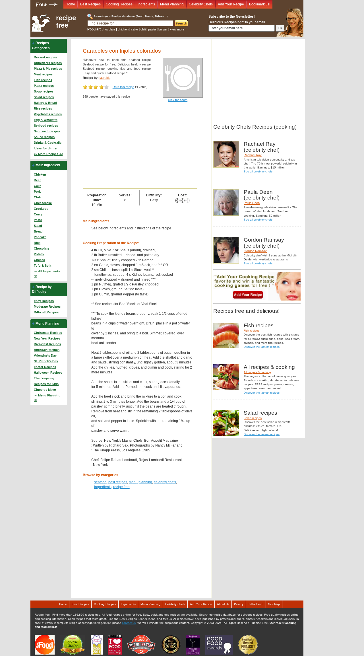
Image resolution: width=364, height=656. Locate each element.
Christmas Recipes (48, 332)
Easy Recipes (44, 301)
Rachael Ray (253, 155)
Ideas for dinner (45, 148)
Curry (38, 214)
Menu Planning (172, 4)
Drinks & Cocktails (47, 142)
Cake (37, 186)
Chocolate (41, 248)
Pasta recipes (44, 85)
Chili (37, 197)
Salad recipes (44, 97)
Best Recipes (90, 4)
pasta (152, 29)
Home (70, 4)
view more (177, 29)
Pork (37, 191)
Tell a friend (255, 604)
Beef (37, 180)
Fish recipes (43, 80)
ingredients (102, 487)
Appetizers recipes (48, 63)
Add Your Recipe (231, 4)
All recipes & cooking (257, 372)
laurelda (105, 77)
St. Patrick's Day (46, 361)
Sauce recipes (44, 137)
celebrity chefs (165, 482)
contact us (129, 622)
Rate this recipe (123, 87)
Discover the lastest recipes (262, 346)
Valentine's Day (45, 355)
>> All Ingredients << (47, 273)
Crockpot (41, 208)
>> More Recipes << (48, 154)
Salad (38, 225)
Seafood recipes (46, 125)
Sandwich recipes (47, 131)
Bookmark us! (259, 4)
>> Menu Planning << (47, 398)
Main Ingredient (48, 165)
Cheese (39, 260)
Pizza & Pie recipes (48, 68)
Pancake (40, 237)
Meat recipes (43, 74)
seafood (100, 482)
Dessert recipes (45, 57)
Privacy (238, 604)
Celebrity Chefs (201, 4)
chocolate (108, 29)
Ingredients (146, 4)
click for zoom (177, 100)
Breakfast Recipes (47, 344)
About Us (223, 604)
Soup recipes (43, 91)
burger (162, 29)
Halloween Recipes (48, 372)
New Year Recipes (47, 338)
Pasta (38, 220)
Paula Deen (252, 203)
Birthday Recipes (46, 349)
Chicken (40, 174)
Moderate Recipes (47, 306)
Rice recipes (43, 108)
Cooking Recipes (119, 4)
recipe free (66, 21)
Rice (37, 242)
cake (134, 29)
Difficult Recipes (46, 312)
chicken (123, 29)
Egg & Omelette (45, 120)
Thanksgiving (44, 378)
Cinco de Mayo (45, 389)
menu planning (140, 482)
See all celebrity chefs (258, 171)
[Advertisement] (139, 146)
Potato (39, 254)
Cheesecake (43, 203)
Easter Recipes (45, 367)
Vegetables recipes (48, 114)
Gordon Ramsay (255, 251)
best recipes (117, 482)
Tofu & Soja (42, 265)
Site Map (274, 604)
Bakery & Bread (45, 102)
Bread (38, 231)
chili (143, 29)
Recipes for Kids (46, 384)
